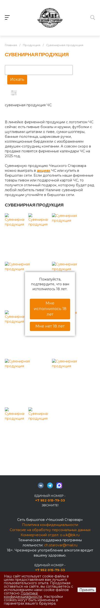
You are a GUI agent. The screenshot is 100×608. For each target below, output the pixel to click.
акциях (43, 170)
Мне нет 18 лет (50, 326)
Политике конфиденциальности (23, 595)
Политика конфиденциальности (50, 525)
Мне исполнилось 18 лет (50, 309)
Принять (86, 590)
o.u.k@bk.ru (70, 535)
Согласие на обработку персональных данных (50, 530)
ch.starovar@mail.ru (60, 545)
